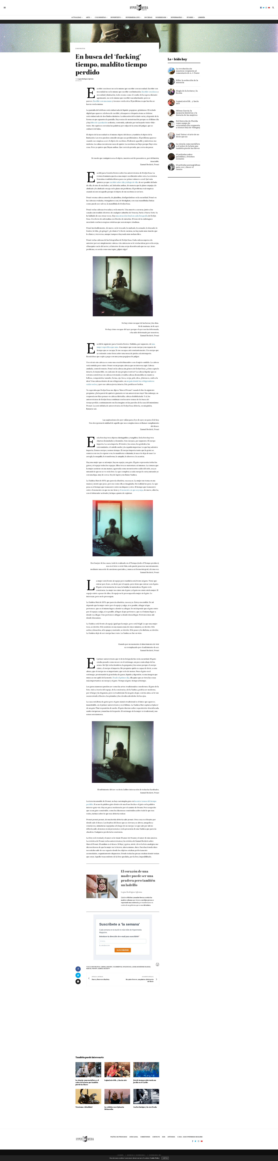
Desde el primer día (121, 678)
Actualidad (76, 17)
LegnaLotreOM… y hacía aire (115, 1080)
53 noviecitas (80, 48)
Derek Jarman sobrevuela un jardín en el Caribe (144, 1081)
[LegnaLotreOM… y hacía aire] (117, 1069)
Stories (190, 17)
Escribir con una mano (102, 101)
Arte (88, 17)
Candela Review (106, 967)
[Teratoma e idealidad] (88, 1096)
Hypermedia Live (133, 17)
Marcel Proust (91, 968)
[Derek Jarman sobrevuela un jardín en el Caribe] (146, 1069)
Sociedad (148, 17)
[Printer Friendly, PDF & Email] (157, 964)
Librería (201, 17)
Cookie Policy (154, 1158)
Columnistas (100, 17)
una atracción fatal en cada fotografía (132, 216)
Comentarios (145, 1137)
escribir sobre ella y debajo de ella (124, 182)
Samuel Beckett (104, 968)
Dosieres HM (161, 17)
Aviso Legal (133, 1137)
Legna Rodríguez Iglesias (85, 79)
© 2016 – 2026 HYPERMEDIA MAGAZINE (190, 1137)
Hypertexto (116, 17)
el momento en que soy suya (131, 490)
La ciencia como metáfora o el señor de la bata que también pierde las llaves (87, 1082)
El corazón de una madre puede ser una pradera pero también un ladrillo (138, 878)
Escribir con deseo (149, 92)
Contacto (156, 1137)
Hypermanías (176, 17)
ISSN (163, 1137)
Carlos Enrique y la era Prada (145, 1107)
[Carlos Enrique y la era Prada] (146, 1096)
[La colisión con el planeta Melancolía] (117, 1096)
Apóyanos (171, 1137)
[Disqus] (117, 1019)
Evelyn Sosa (127, 967)
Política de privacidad (118, 1137)
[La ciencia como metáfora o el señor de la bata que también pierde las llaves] (88, 1069)
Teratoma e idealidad (83, 1107)
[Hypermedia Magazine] (139, 7)
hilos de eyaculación (99, 122)
